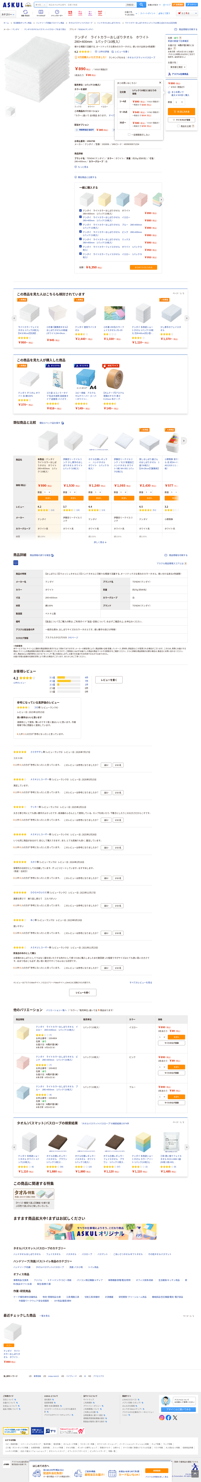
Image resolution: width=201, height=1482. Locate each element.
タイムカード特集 (70, 1444)
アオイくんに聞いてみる (178, 1409)
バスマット (103, 1254)
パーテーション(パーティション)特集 (134, 1444)
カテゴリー (7, 14)
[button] (178, 93)
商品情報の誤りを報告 (40, 555)
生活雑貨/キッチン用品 (22, 23)
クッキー (34, 807)
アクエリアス (98, 1376)
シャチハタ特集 (11, 1451)
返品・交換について (10, 1409)
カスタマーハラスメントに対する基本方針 (60, 1410)
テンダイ (15, 29)
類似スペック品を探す (50, 423)
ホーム (6, 23)
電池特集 (56, 1444)
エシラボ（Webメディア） (132, 1409)
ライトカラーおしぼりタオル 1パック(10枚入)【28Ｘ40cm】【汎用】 (151, 23)
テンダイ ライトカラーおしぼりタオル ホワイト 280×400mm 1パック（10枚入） (12, 1354)
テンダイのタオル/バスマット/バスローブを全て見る (45, 29)
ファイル (38, 1280)
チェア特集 (156, 1444)
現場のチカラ (105, 1448)
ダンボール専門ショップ (87, 1448)
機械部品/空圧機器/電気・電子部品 (167, 1297)
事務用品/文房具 (20, 1280)
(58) (61, 1166)
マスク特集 (158, 1448)
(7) (50, 1035)
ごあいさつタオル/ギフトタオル (128, 1254)
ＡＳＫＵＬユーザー (39, 779)
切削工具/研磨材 (92, 1297)
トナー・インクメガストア (30, 1444)
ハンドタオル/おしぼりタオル (109, 23)
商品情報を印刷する (187, 29)
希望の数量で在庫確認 (178, 41)
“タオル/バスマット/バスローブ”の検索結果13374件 (105, 1123)
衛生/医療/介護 (44, 1284)
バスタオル (71, 1254)
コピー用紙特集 (11, 1444)
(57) (118, 1166)
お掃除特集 (35, 1448)
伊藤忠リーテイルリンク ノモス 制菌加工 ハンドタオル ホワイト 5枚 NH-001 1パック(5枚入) (124, 465)
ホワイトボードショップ (107, 1444)
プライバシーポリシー (92, 1406)
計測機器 (109, 1297)
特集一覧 (112, 1451)
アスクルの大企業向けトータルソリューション (138, 1413)
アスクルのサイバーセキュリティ (57, 1415)
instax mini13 (53, 1376)
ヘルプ (168, 5)
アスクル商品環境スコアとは (170, 563)
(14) (78, 510)
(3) (146, 1166)
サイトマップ (88, 1400)
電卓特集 (47, 1444)
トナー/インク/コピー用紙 (59, 1280)
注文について (8, 1400)
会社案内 (47, 1400)
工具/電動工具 (72, 1297)
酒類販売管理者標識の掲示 (93, 1418)
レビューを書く (122, 51)
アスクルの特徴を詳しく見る (156, 1477)
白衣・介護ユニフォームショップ (33, 1451)
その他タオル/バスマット (159, 1254)
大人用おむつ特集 (173, 1448)
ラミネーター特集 (87, 1444)
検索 (141, 5)
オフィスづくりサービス (77, 1451)
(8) (50, 1094)
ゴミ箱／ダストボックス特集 (16, 1448)
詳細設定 (130, 5)
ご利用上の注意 (89, 1412)
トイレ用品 (93, 1267)
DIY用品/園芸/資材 (62, 1301)
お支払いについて (10, 1406)
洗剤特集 (46, 1448)
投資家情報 (48, 1403)
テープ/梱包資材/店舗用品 (25, 1297)
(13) (103, 510)
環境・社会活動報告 (51, 1406)
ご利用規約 (87, 1403)
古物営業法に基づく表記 (93, 1415)
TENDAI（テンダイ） (85, 29)
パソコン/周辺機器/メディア (90, 1280)
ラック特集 (167, 1444)
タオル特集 (70, 1448)
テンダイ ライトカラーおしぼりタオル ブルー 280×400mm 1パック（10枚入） (57, 1088)
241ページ (73, 637)
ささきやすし (36, 752)
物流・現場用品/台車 (52, 1297)
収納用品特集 (188, 1448)
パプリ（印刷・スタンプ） (131, 1403)
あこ (32, 920)
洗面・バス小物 (76, 1267)
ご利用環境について (91, 1409)
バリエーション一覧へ (56, 1010)
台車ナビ (116, 1448)
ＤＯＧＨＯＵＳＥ (38, 892)
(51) (154, 510)
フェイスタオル (53, 1254)
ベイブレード (71, 1376)
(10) (90, 1166)
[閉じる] (172, 1461)
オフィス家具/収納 (144, 1280)
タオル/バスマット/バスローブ (80, 23)
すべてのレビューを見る (140, 982)
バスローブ (87, 1254)
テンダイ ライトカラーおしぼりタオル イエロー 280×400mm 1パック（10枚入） (57, 1028)
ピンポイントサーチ (98, 1451)
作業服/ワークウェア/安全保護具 (34, 1301)
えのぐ (33, 862)
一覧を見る (44, 1316)
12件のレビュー (19, 682)
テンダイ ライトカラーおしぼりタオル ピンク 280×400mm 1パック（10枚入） (57, 1058)
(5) (179, 510)
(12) (52, 510)
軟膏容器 (37, 1376)
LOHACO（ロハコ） (129, 1400)
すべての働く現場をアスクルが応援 (137, 1448)
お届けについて (9, 1403)
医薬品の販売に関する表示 (93, 1422)
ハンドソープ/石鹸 (21, 1267)
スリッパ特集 (58, 1448)
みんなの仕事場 (128, 1406)
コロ (36, 707)
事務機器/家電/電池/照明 (119, 1280)
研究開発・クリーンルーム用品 (133, 1297)
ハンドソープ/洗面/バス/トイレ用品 (50, 23)
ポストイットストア (57, 1451)
